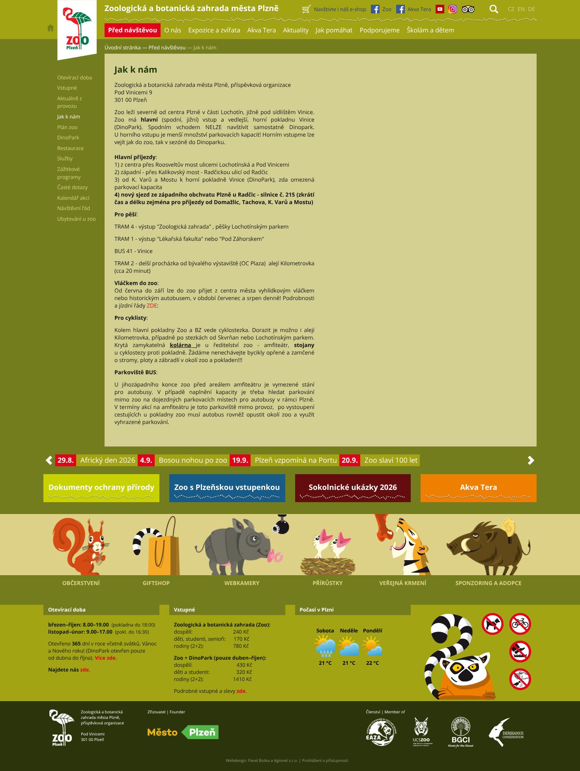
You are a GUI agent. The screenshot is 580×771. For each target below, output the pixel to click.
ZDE (152, 306)
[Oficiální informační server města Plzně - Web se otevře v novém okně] (183, 732)
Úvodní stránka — (126, 47)
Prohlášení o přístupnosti (325, 760)
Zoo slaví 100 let (391, 460)
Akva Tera (478, 487)
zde (84, 669)
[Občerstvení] (81, 545)
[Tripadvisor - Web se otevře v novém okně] (468, 11)
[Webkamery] (242, 544)
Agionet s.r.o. (286, 760)
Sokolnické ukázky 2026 (353, 487)
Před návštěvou (167, 47)
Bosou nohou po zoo (193, 460)
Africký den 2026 (107, 460)
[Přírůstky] (327, 545)
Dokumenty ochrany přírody (102, 487)
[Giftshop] (156, 545)
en (521, 9)
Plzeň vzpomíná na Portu (296, 460)
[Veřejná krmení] (403, 545)
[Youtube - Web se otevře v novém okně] (440, 11)
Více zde (105, 657)
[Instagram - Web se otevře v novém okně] (452, 11)
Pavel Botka (258, 760)
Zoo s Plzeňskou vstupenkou (227, 487)
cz (511, 9)
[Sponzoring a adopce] (488, 544)
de (531, 9)
